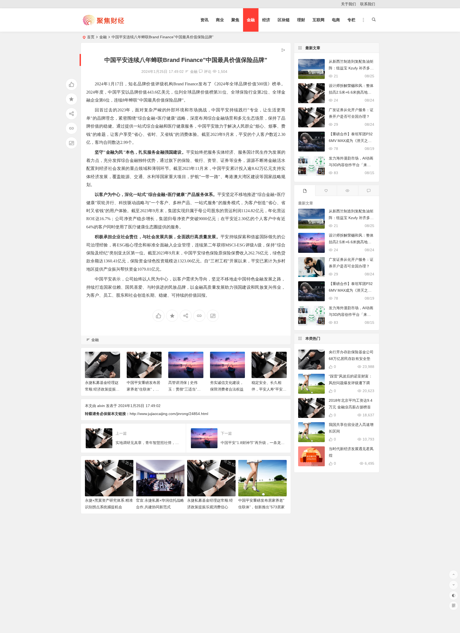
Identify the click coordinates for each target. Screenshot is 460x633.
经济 (266, 20)
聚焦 (235, 20)
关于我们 (348, 4)
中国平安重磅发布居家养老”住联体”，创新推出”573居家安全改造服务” (261, 507)
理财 (301, 20)
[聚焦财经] (103, 24)
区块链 (284, 20)
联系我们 (367, 4)
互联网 (319, 20)
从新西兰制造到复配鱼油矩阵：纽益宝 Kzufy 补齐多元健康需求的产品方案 (351, 68)
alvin (101, 406)
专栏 (351, 20)
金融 (251, 20)
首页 (91, 37)
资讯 (204, 20)
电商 (336, 20)
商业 (220, 20)
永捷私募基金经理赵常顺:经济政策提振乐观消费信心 (102, 389)
